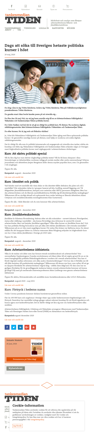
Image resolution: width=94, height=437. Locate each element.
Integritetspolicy (37, 420)
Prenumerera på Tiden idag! (24, 359)
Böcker (71, 28)
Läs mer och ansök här (14, 177)
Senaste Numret (14, 340)
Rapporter (58, 28)
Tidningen (30, 28)
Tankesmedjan (13, 28)
